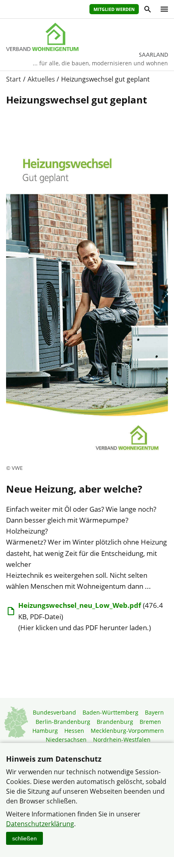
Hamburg (45, 730)
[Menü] (162, 9)
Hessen (74, 730)
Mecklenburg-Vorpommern (127, 730)
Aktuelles (41, 79)
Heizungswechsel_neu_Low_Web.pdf (79, 605)
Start (13, 79)
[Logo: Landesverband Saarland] (87, 37)
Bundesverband (54, 712)
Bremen (150, 722)
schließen (24, 838)
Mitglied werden (114, 9)
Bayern (154, 712)
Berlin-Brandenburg (63, 722)
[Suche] (147, 10)
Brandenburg (115, 722)
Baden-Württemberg (110, 712)
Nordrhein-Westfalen (122, 739)
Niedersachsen (66, 739)
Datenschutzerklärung (40, 823)
